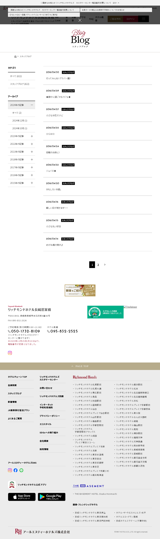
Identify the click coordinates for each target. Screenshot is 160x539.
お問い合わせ (46, 388)
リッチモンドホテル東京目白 (88, 458)
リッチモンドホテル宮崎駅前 (129, 453)
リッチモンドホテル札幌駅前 (88, 384)
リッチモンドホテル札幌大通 (88, 388)
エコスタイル (46, 424)
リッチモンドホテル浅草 (86, 450)
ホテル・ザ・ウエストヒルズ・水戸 (131, 512)
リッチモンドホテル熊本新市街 (130, 445)
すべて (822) (16, 76)
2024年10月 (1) (19, 128)
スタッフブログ (15, 393)
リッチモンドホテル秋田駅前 (88, 400)
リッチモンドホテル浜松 (127, 400)
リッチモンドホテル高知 (127, 429)
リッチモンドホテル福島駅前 (88, 421)
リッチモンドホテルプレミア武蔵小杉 (92, 471)
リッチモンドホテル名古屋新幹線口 (132, 392)
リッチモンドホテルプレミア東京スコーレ (85, 441)
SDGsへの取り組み (49, 432)
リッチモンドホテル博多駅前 (129, 433)
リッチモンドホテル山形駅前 (88, 417)
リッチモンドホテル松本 (127, 388)
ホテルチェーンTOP (17, 376)
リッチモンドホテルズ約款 (52, 396)
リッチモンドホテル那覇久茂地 (130, 465)
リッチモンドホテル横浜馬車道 (89, 475)
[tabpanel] (80, 290)
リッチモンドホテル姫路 (127, 421)
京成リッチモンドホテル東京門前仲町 (92, 520)
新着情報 (12, 401)
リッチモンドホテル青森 (86, 396)
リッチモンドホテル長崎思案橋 (130, 449)
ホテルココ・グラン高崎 (127, 516)
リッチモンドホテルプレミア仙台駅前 (92, 413)
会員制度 (12, 385)
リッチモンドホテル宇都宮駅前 (89, 425)
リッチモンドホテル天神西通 (129, 441)
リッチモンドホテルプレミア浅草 (90, 446)
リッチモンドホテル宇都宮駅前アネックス (85, 430)
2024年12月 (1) (19, 120)
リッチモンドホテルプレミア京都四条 (133, 409)
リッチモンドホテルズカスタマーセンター (49, 378)
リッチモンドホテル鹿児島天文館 (131, 461)
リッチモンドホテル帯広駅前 (88, 392)
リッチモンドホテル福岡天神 (129, 437)
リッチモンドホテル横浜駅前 (129, 384)
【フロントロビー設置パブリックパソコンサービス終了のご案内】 (33, 14)
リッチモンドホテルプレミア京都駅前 (133, 405)
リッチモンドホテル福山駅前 (129, 425)
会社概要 (44, 441)
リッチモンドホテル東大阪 (128, 413)
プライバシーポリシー (50, 415)
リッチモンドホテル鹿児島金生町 (131, 457)
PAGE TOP (82, 366)
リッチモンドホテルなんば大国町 (131, 417)
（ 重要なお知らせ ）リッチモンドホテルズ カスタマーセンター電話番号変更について (42, 10)
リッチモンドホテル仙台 (86, 409)
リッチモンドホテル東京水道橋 (89, 454)
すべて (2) (16, 112)
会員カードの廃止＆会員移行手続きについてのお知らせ (103, 10)
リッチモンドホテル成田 (86, 435)
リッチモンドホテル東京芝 (87, 466)
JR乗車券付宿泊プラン (19, 410)
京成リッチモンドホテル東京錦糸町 (91, 516)
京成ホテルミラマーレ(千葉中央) (131, 520)
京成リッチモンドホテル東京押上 (90, 512)
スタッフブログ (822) (19, 83)
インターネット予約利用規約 (46, 406)
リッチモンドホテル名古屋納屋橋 (131, 396)
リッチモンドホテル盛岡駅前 (88, 405)
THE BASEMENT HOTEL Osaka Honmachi (96, 493)
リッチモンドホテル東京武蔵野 (89, 462)
